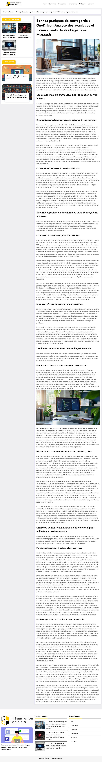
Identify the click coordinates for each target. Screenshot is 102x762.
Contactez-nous (57, 758)
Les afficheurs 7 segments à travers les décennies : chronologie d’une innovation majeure (24, 36)
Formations (62, 4)
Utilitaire (91, 4)
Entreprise (52, 4)
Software (82, 4)
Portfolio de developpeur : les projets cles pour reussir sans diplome (16, 96)
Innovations (73, 4)
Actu (44, 4)
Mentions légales (44, 758)
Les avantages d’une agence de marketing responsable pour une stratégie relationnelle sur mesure (9, 36)
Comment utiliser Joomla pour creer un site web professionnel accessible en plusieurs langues (17, 77)
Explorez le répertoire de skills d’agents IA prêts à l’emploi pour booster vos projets (9, 54)
